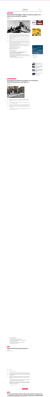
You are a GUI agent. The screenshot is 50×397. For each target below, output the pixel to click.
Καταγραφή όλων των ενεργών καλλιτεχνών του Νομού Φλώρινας (17, 342)
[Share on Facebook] (7, 36)
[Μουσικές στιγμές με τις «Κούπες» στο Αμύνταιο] (33, 74)
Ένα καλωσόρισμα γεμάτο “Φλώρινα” (14, 343)
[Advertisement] (17, 4)
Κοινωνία (8, 346)
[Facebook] (34, 57)
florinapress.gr (8, 83)
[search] (39, 9)
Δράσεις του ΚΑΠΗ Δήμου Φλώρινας (14, 341)
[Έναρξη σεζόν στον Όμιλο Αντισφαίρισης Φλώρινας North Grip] (33, 64)
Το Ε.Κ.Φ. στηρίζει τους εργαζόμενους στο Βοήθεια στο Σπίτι (16, 57)
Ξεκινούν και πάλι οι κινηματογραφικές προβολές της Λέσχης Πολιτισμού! (18, 340)
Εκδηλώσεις (36, 74)
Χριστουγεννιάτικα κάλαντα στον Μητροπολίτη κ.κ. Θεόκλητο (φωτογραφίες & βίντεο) (19, 54)
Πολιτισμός (39, 74)
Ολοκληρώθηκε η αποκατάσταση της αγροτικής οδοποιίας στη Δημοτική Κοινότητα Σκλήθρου (39, 67)
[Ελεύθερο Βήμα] (25, 9)
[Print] (7, 41)
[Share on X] (7, 38)
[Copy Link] (7, 39)
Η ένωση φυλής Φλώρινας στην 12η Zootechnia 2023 (15, 53)
